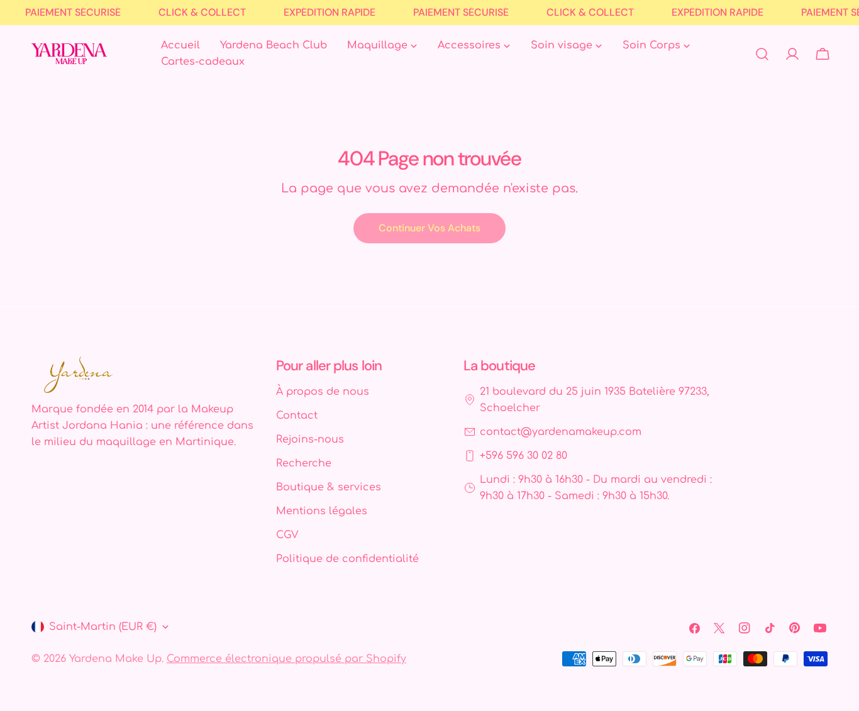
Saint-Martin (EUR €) (103, 626)
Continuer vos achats (429, 227)
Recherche (303, 463)
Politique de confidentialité (347, 559)
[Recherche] (762, 54)
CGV (287, 535)
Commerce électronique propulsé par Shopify (286, 658)
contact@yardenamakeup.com (560, 432)
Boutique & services (328, 487)
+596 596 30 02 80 (523, 455)
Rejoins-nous (310, 439)
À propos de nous (322, 391)
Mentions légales (321, 511)
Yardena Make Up (115, 658)
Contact (297, 415)
